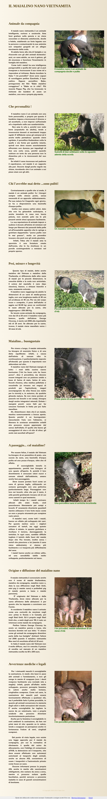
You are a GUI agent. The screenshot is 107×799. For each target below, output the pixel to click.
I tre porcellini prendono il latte (69, 722)
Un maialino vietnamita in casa (70, 229)
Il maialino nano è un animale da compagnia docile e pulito (70, 70)
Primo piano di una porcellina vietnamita (74, 399)
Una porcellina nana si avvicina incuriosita (75, 503)
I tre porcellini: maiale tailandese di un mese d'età (73, 629)
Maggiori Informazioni (78, 797)
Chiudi (91, 797)
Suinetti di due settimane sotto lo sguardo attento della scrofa (75, 153)
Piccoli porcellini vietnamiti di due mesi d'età (74, 310)
